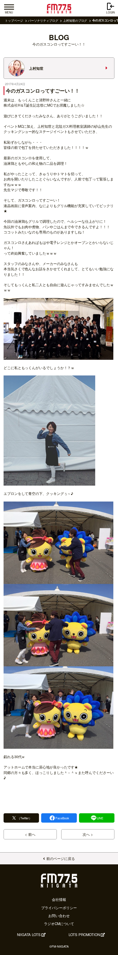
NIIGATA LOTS (29, 934)
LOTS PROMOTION (84, 934)
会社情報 (59, 899)
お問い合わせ (59, 915)
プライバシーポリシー (59, 907)
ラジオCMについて (59, 923)
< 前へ (30, 834)
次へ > (88, 834)
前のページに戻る (60, 858)
